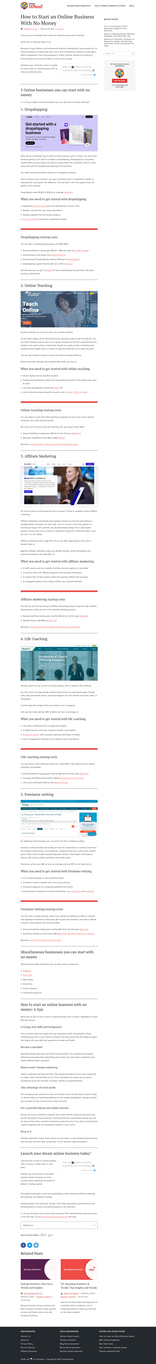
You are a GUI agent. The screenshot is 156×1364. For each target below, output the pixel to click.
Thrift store (27, 975)
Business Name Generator (71, 1351)
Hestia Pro (51, 620)
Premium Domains (68, 1340)
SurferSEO (89, 891)
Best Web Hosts (106, 1344)
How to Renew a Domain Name (113, 1347)
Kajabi (56, 388)
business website (32, 735)
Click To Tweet (87, 75)
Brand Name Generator (70, 1347)
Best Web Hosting (80, 250)
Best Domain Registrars (109, 1340)
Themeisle (40, 1359)
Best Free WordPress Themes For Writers (76, 934)
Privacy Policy (27, 1344)
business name (39, 206)
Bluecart (68, 192)
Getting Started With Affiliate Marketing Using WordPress (55, 627)
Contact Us (25, 1336)
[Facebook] (23, 1245)
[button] (91, 5)
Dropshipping (73, 259)
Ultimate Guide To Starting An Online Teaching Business (54, 444)
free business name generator (54, 1217)
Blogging (27, 971)
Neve (62, 438)
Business (60, 29)
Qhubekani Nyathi (31, 29)
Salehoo (68, 264)
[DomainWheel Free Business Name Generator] (32, 5)
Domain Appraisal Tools (109, 1351)
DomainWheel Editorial (32, 1293)
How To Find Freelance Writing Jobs (45, 940)
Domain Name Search (69, 1336)
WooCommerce (58, 255)
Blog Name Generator (69, 1344)
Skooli (84, 392)
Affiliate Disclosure (29, 1351)
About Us (25, 1340)
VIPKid (76, 392)
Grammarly (76, 891)
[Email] (36, 1245)
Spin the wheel (119, 81)
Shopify (48, 270)
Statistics (47, 1297)
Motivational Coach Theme (71, 778)
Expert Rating (61, 782)
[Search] (133, 53)
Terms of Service (28, 1347)
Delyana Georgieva (71, 1293)
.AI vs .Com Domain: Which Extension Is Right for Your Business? (115, 28)
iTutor (70, 392)
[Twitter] (29, 1245)
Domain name (29, 219)
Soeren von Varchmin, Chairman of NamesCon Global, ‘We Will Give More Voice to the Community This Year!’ (119, 42)
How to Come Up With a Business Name (116, 1336)
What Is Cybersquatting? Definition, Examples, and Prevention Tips (119, 35)
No (52, 1235)
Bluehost (76, 433)
